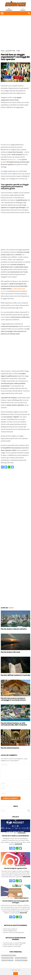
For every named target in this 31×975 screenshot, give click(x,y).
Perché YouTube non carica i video (12, 944)
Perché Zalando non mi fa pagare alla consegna (15, 902)
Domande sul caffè (8, 958)
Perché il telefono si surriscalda (11, 946)
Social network (20, 865)
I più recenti (9, 10)
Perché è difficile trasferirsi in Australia (15, 675)
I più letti (22, 10)
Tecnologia (21, 833)
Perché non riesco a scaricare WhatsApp (14, 943)
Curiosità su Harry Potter (9, 955)
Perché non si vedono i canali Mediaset (15, 836)
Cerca (29, 13)
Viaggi (11, 608)
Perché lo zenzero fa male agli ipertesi (13, 932)
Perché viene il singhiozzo (10, 929)
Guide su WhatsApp (22, 960)
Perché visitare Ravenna (10, 748)
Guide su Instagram (8, 960)
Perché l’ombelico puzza (10, 930)
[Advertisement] (15, 33)
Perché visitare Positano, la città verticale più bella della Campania (14, 724)
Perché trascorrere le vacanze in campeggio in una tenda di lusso (13, 699)
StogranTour (12, 159)
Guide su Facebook (21, 958)
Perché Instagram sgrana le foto (15, 868)
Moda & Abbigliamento (21, 898)
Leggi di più (18, 844)
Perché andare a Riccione (10, 652)
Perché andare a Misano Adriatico (14, 629)
